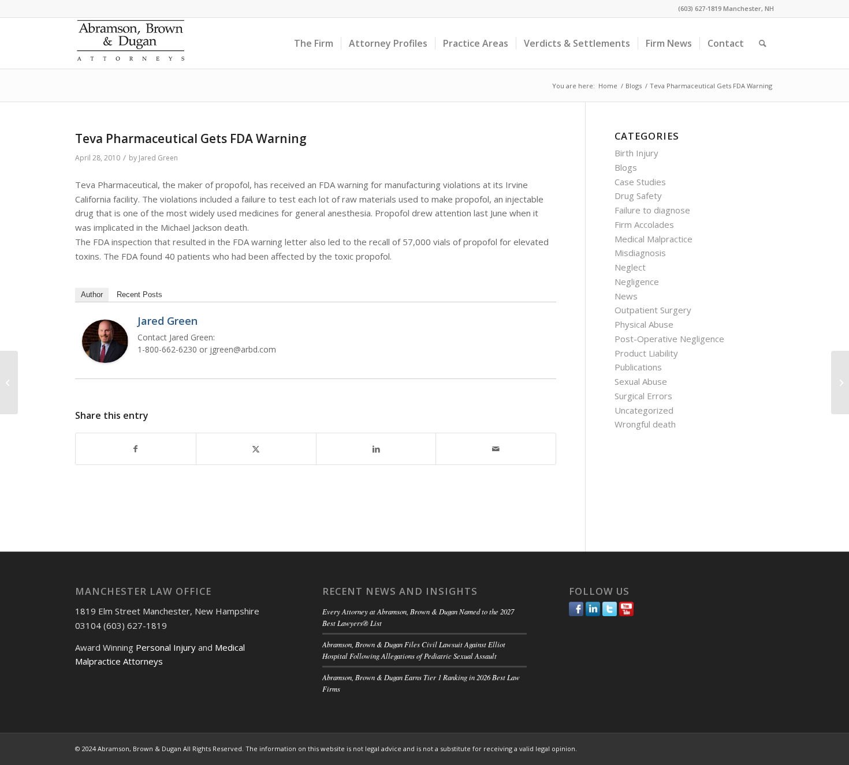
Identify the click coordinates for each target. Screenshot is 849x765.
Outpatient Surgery (653, 310)
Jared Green (158, 158)
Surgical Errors (643, 396)
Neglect (630, 267)
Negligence (637, 281)
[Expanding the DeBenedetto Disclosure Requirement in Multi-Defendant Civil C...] (9, 382)
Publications (638, 367)
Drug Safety (638, 195)
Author (92, 294)
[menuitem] (313, 43)
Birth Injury (636, 153)
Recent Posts (139, 294)
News (626, 296)
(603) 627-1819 (699, 8)
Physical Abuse (644, 324)
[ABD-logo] (130, 43)
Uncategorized (644, 410)
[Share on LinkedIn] (376, 449)
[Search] (762, 43)
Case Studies (640, 181)
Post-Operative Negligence (669, 338)
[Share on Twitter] (256, 449)
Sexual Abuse (641, 381)
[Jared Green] (105, 359)
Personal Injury (166, 647)
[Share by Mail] (496, 449)
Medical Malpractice (653, 239)
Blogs (626, 167)
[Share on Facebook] (136, 449)
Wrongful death (645, 424)
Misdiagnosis (640, 252)
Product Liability (646, 353)
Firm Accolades (644, 224)
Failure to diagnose (652, 210)
